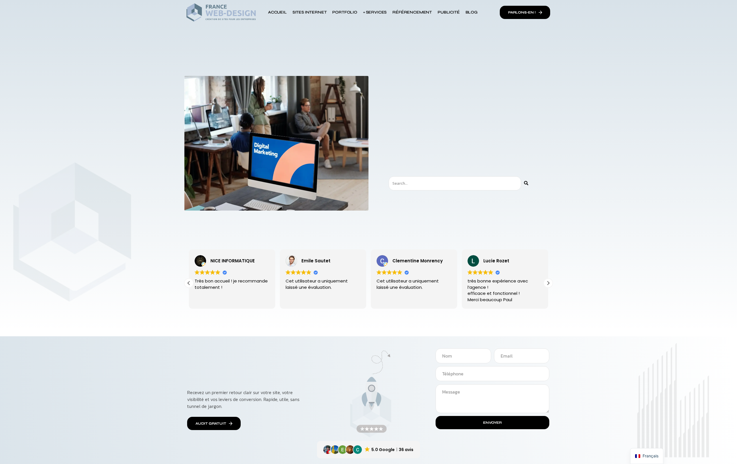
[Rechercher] (526, 183)
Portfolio (344, 12)
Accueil (277, 12)
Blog (472, 12)
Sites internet (309, 12)
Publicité (448, 12)
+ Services (375, 12)
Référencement (412, 12)
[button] (548, 283)
